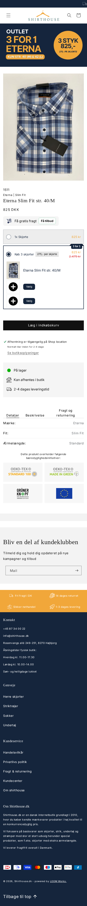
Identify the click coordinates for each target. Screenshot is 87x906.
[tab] (12, 410)
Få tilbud (47, 221)
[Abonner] (76, 570)
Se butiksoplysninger (23, 353)
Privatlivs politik (15, 762)
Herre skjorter (13, 696)
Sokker (8, 715)
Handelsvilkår (13, 752)
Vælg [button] (29, 286)
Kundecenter (12, 781)
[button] (8, 15)
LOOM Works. (58, 881)
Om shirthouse (14, 790)
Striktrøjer (10, 706)
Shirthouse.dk (23, 881)
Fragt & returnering (17, 771)
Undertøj (9, 725)
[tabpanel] (43, 460)
